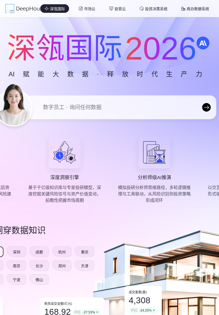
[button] (54, 8)
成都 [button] (39, 252)
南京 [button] (16, 266)
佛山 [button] (39, 280)
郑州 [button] (62, 266)
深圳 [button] (16, 252)
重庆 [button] (84, 252)
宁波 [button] (16, 280)
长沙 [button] (39, 266)
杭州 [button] (62, 252)
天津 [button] (84, 266)
